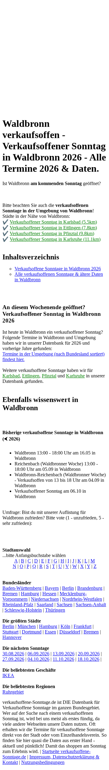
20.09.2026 (89, 653)
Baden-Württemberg (21, 588)
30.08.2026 (13, 653)
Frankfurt (82, 626)
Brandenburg (89, 588)
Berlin (68, 588)
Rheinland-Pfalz (17, 604)
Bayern (52, 588)
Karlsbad (11, 375)
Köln (65, 626)
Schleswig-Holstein (23, 610)
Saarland (45, 604)
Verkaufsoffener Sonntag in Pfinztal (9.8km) (52, 233)
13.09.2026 (63, 653)
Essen (50, 631)
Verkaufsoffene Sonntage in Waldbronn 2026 (58, 268)
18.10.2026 (88, 659)
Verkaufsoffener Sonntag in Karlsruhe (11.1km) (55, 239)
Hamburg (30, 593)
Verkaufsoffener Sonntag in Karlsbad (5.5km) (53, 222)
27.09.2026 (13, 659)
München (27, 626)
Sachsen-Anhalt (91, 604)
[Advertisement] (54, 57)
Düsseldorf (69, 631)
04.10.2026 (38, 659)
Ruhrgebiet (13, 691)
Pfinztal (49, 375)
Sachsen (64, 604)
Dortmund (31, 631)
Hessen (49, 593)
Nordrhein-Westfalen (82, 599)
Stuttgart (10, 631)
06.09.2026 (38, 653)
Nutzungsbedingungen (42, 762)
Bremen (10, 593)
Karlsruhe (75, 375)
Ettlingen (30, 375)
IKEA (8, 675)
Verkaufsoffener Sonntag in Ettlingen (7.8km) (53, 227)
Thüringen (55, 610)
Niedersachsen (45, 599)
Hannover (11, 637)
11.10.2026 (63, 659)
